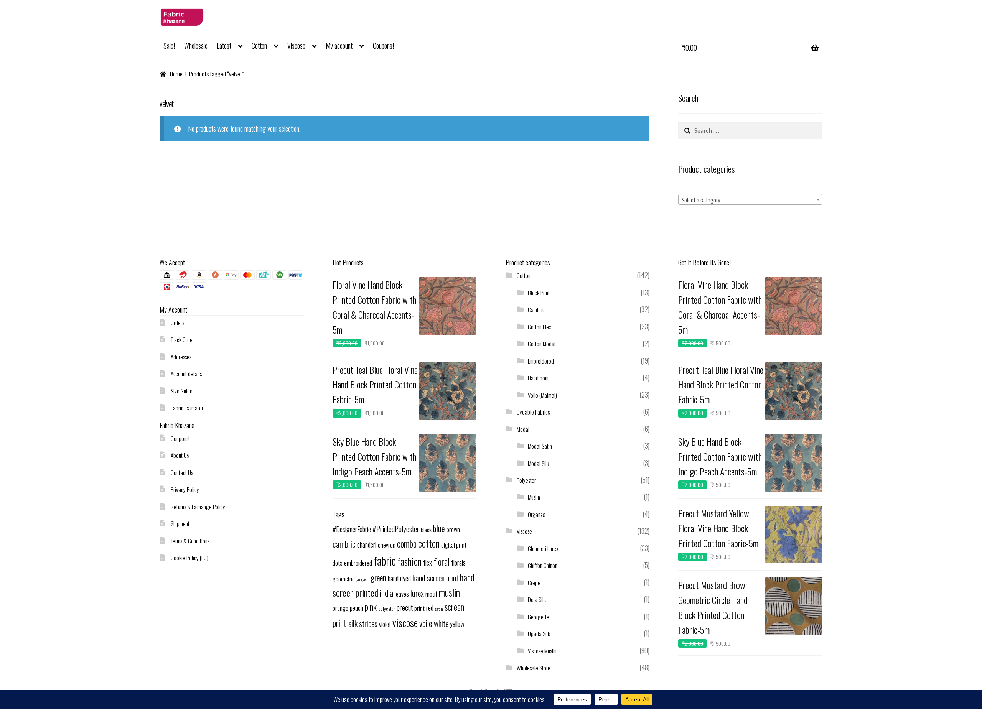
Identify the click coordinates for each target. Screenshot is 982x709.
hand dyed (399, 578)
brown (453, 529)
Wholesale (196, 46)
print (419, 608)
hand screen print (435, 578)
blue (439, 529)
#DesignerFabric (352, 529)
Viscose (296, 46)
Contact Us (182, 472)
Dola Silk (537, 599)
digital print (453, 544)
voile (425, 623)
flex (427, 562)
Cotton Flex (539, 326)
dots (338, 563)
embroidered (358, 563)
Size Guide (182, 391)
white (441, 623)
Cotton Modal (541, 343)
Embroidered (541, 361)
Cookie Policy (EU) (189, 557)
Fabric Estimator (187, 407)
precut (405, 607)
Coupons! (383, 46)
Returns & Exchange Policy (198, 506)
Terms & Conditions (190, 540)
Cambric (536, 309)
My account (339, 46)
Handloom (538, 377)
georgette (362, 579)
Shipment (180, 523)
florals (458, 562)
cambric (344, 544)
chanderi (366, 544)
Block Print (539, 292)
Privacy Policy (185, 489)
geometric (344, 578)
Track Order (182, 339)
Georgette (538, 616)
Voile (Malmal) (542, 395)
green (378, 578)
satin (439, 608)
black (426, 529)
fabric (385, 560)
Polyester (526, 480)
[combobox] (750, 199)
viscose (405, 622)
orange (340, 608)
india (386, 592)
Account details (186, 373)
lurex (417, 593)
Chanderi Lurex (543, 548)
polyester (386, 608)
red (429, 607)
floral (441, 561)
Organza (536, 514)
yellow (457, 624)
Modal (523, 429)
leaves (402, 594)
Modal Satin (540, 446)
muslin (449, 592)
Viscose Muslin (542, 650)
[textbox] (750, 199)
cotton (429, 543)
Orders (177, 322)
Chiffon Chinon (542, 565)
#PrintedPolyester (395, 529)
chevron (386, 544)
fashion (409, 561)
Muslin (534, 497)
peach (356, 607)
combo (407, 543)
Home (176, 73)
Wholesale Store (533, 667)
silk (353, 623)
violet (385, 624)
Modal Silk (538, 463)
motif (431, 594)
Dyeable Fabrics (533, 412)
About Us (180, 455)
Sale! (169, 46)
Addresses (181, 356)
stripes (368, 623)
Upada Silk (539, 633)
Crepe (534, 582)
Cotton (259, 46)
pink (371, 607)
